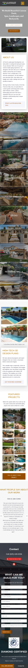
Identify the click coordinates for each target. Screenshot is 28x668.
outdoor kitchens (14, 178)
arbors (14, 253)
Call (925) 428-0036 (14, 554)
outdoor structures (14, 197)
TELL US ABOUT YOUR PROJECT (14, 476)
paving (14, 234)
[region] (14, 18)
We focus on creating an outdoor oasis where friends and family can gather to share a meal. (14, 182)
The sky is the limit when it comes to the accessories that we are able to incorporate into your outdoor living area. (14, 294)
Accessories (14, 290)
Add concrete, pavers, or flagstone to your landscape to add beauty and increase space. (14, 238)
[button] (14, 45)
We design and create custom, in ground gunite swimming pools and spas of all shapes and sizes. (14, 126)
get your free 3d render (13, 382)
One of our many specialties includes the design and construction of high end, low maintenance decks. (14, 219)
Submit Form (6, 632)
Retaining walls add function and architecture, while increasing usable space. (14, 275)
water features (14, 141)
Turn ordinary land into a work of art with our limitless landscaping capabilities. (14, 163)
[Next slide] (27, 516)
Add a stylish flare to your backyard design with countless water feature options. (14, 144)
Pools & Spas (14, 122)
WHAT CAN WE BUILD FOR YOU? (13, 104)
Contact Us (21, 666)
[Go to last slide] (1, 516)
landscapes (14, 159)
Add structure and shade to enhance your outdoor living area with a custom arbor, (14, 257)
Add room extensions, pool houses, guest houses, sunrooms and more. (14, 201)
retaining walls (14, 272)
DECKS (14, 215)
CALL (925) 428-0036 (7, 666)
